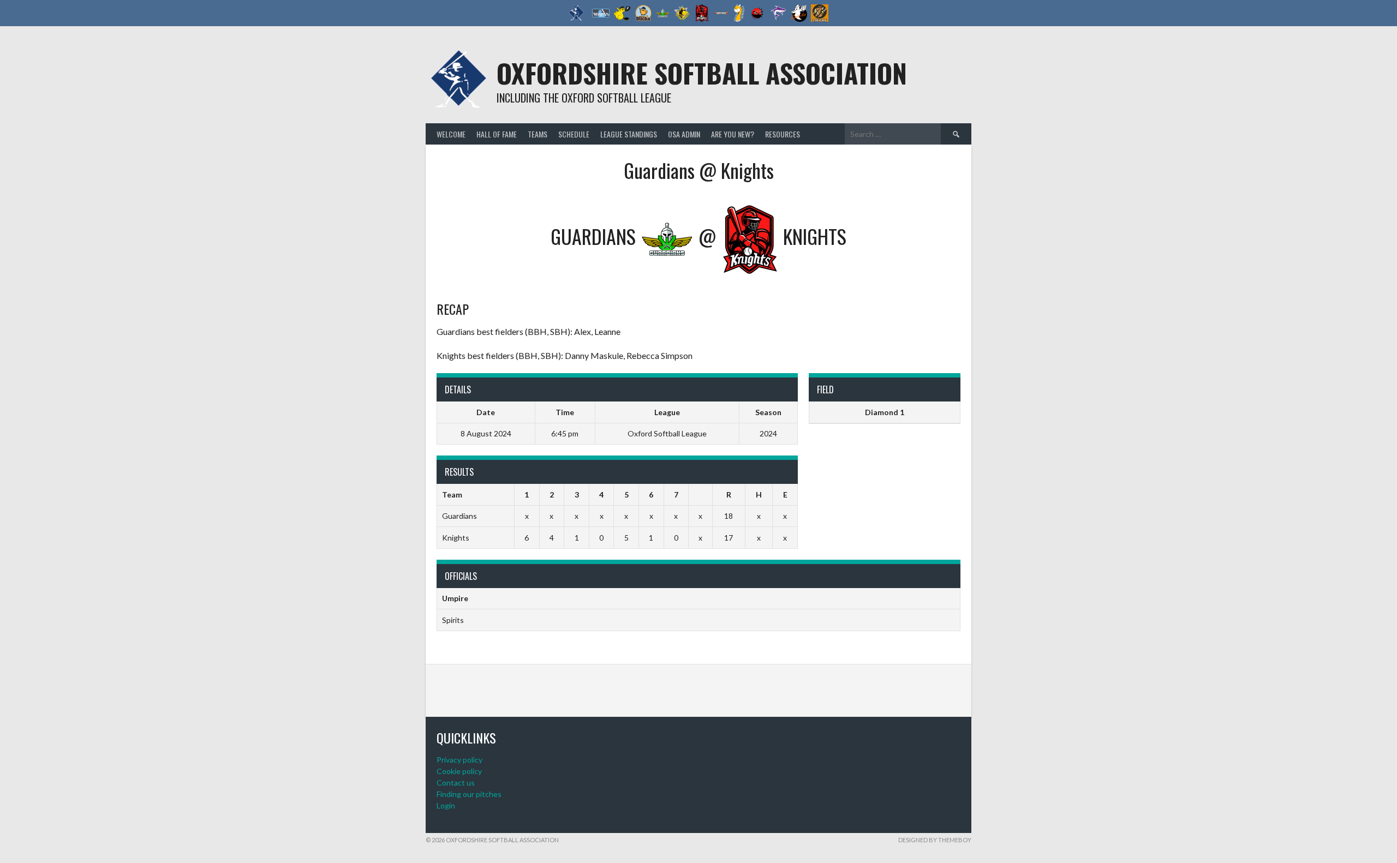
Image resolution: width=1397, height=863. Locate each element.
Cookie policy (459, 771)
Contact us (456, 782)
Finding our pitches (469, 794)
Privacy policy (459, 759)
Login (446, 805)
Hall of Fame (496, 134)
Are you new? (732, 134)
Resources (782, 134)
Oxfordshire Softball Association (702, 72)
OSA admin (684, 134)
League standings (628, 134)
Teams (537, 134)
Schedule (573, 134)
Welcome (451, 134)
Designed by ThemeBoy (934, 839)
